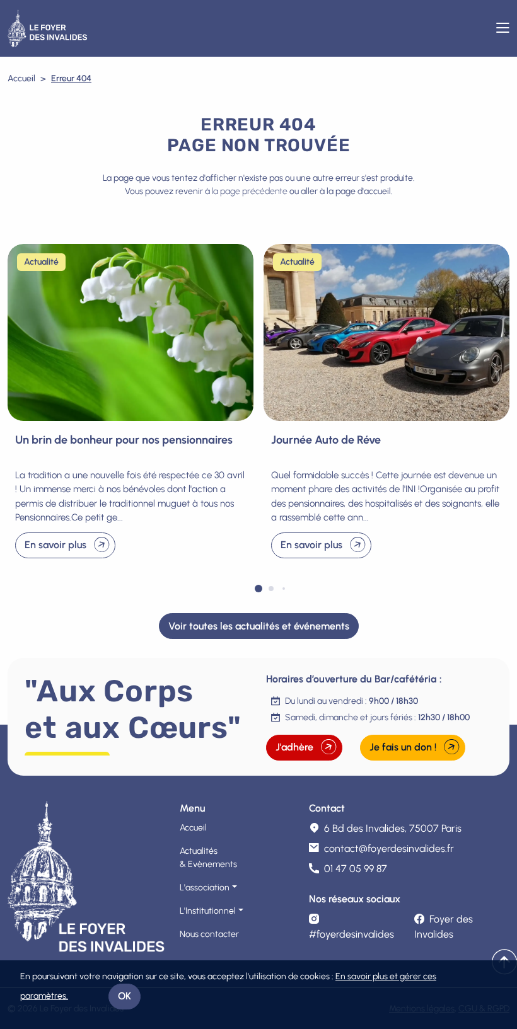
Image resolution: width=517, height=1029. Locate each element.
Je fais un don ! (402, 747)
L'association (204, 887)
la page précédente (250, 191)
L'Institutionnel (208, 910)
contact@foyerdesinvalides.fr (389, 848)
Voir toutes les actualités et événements (258, 626)
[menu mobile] (502, 28)
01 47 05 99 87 (355, 869)
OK (124, 996)
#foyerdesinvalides (351, 934)
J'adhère (294, 747)
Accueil (21, 78)
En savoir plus (55, 545)
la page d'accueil (359, 191)
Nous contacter (209, 934)
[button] (258, 588)
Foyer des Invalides (443, 926)
